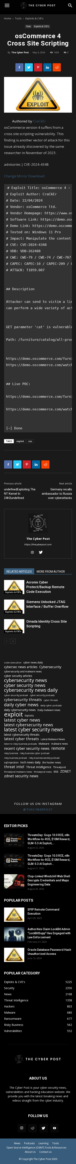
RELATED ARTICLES (19, 571)
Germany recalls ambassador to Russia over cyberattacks (57, 494)
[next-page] (13, 641)
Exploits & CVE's (34, 18)
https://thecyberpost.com (38, 544)
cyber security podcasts (42, 695)
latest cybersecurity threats (22, 734)
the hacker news (51, 762)
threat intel (14, 767)
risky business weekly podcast (44, 757)
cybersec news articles (20, 667)
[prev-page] (6, 641)
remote (58, 748)
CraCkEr (39, 121)
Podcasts (29, 1143)
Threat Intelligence (38, 767)
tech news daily (30, 762)
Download (36, 176)
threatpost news (43, 771)
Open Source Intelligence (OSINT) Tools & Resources (36, 1147)
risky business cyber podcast (34, 753)
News (17, 1143)
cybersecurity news (25, 680)
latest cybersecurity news (28, 725)
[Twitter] (29, 67)
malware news (59, 743)
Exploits (29, 715)
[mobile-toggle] (6, 5)
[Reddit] (33, 1128)
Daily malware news (48, 710)
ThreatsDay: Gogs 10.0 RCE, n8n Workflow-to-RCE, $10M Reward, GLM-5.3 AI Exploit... (49, 859)
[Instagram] (33, 552)
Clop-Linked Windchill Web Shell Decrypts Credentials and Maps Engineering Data (49, 880)
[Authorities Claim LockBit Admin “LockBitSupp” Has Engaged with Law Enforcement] (14, 934)
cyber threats (51, 700)
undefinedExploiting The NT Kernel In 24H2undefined (19, 494)
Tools (18, 18)
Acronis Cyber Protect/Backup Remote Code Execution (45, 587)
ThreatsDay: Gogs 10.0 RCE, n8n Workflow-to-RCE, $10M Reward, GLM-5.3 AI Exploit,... (49, 839)
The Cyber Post (20, 52)
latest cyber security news (33, 729)
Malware (44, 743)
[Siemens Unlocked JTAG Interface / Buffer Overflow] (14, 607)
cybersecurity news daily (31, 690)
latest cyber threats (21, 739)
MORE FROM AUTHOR (51, 571)
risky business (11, 753)
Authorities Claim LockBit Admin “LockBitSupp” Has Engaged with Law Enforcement (49, 933)
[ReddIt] (57, 67)
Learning (43, 1143)
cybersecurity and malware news (23, 671)
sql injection (11, 762)
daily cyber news (21, 704)
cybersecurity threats (23, 700)
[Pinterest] (38, 67)
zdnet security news (21, 776)
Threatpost (59, 767)
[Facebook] (19, 67)
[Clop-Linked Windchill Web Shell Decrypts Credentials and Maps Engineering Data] (14, 881)
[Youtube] (54, 1128)
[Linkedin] (47, 67)
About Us (30, 1152)
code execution (12, 662)
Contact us (45, 1152)
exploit (20, 441)
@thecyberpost (38, 809)
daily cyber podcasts (51, 705)
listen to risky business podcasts (20, 743)
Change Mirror (15, 176)
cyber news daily (33, 662)
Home (7, 18)
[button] (70, 5)
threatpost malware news (18, 771)
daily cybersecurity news (20, 710)
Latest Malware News (53, 739)
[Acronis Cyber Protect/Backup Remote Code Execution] (14, 587)
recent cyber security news (26, 748)
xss (30, 441)
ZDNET (65, 771)
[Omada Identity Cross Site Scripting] (14, 626)
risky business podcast (15, 757)
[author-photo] (38, 533)
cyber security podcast (16, 695)
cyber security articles (18, 676)
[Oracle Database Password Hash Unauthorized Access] (14, 955)
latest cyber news (22, 720)
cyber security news (24, 685)
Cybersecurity (50, 667)
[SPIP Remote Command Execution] (14, 914)
